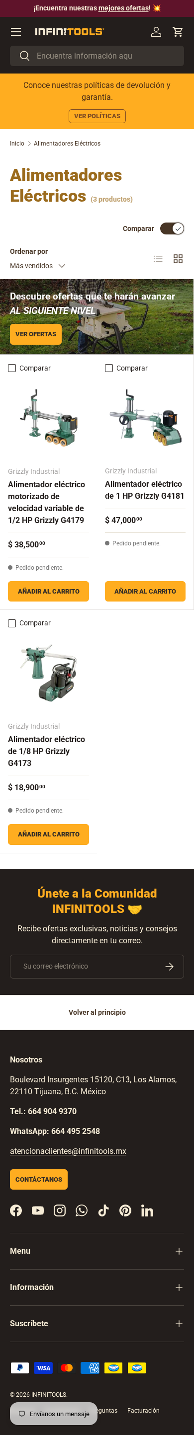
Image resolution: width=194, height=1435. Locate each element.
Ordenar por (29, 251)
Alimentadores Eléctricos (67, 143)
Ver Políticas (97, 116)
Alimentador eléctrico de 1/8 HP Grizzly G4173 (46, 751)
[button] (178, 32)
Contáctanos (38, 1179)
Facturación (143, 1410)
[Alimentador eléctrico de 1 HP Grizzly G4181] (145, 418)
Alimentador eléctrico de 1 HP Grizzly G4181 (145, 490)
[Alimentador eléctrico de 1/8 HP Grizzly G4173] (48, 672)
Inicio (17, 143)
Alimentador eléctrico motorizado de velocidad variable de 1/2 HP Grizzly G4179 (46, 502)
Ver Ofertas (35, 334)
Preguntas (103, 1410)
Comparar (138, 228)
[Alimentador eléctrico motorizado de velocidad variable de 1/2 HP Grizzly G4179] (48, 418)
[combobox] (97, 56)
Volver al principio (97, 1012)
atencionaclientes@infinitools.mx (68, 1151)
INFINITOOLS (48, 1394)
